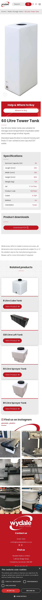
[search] (28, 4)
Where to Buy (21, 110)
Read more (19, 577)
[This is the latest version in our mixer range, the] (32, 500)
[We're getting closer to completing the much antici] (10, 472)
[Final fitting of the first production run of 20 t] (32, 444)
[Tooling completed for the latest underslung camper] (10, 500)
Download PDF (20, 228)
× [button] (39, 568)
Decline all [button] (30, 591)
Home (3, 11)
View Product (11, 306)
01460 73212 (21, 539)
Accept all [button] (11, 591)
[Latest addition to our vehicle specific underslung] (10, 444)
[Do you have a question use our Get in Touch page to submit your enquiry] (36, 4)
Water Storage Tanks (15, 11)
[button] (5, 94)
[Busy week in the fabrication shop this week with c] (32, 472)
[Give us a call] (33, 4)
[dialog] (21, 583)
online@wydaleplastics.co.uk (21, 542)
